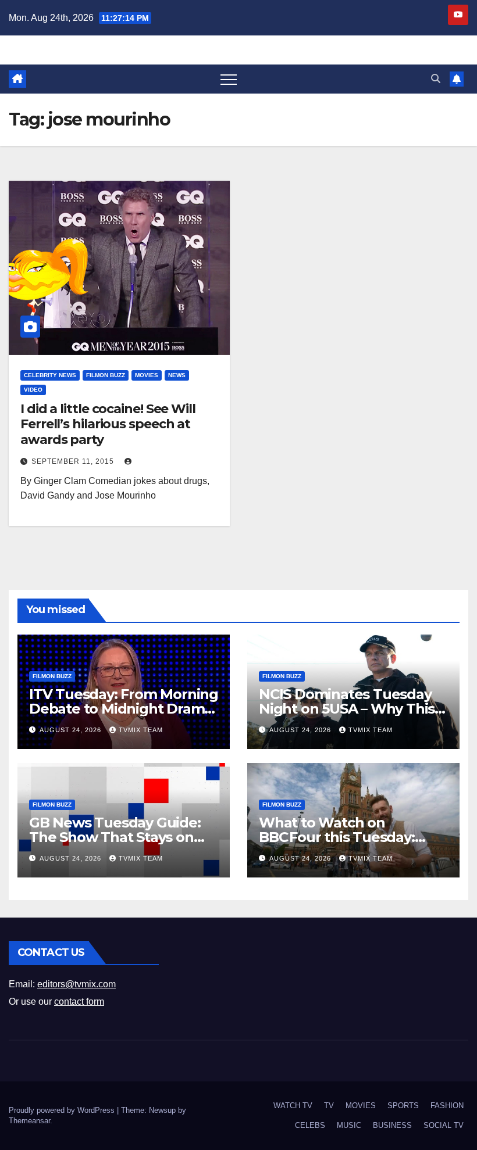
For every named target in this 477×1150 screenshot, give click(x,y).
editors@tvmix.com (76, 984)
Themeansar (29, 1120)
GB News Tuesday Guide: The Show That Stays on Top (115, 837)
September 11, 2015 (73, 461)
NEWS (177, 375)
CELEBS (310, 1125)
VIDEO (33, 389)
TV (329, 1105)
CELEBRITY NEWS (50, 375)
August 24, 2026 (72, 729)
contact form (79, 1001)
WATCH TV (292, 1105)
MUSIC (349, 1125)
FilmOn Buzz (105, 375)
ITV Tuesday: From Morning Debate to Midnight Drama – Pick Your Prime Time (123, 709)
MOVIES (146, 375)
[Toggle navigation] (228, 79)
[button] (435, 79)
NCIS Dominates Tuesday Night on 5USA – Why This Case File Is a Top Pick (347, 709)
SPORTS (403, 1105)
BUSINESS (392, 1125)
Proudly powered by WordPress (63, 1110)
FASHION (447, 1105)
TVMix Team (141, 729)
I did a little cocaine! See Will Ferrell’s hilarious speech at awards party (107, 424)
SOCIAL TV (443, 1125)
